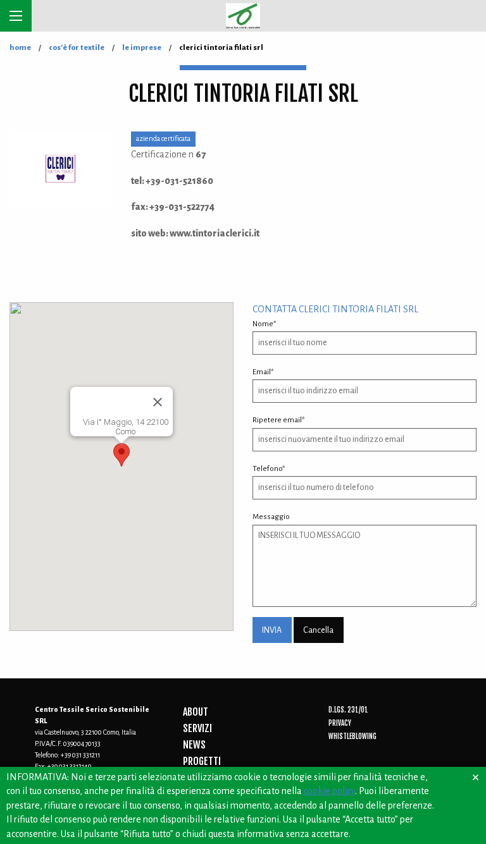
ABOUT (195, 712)
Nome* (264, 324)
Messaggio (271, 517)
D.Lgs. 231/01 (348, 710)
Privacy (339, 723)
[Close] (157, 402)
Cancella (318, 630)
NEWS (194, 744)
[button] (121, 455)
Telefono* (268, 469)
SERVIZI (197, 728)
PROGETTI (202, 761)
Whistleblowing (352, 736)
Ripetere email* (278, 420)
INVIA (272, 630)
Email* (263, 372)
